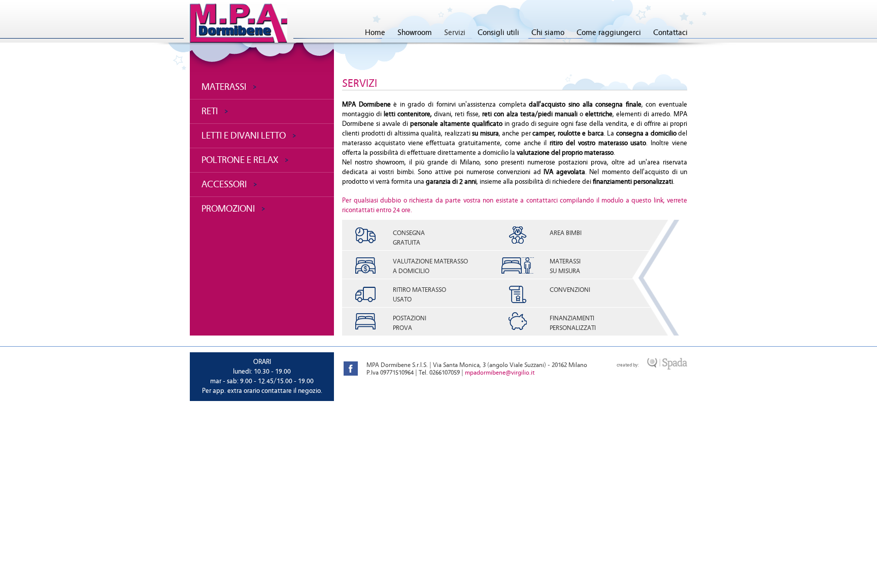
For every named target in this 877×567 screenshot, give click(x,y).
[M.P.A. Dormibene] (238, 23)
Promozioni (228, 208)
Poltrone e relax (239, 159)
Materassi (223, 86)
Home (375, 32)
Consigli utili (498, 32)
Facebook (351, 368)
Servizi (454, 32)
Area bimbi (566, 233)
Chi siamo (547, 32)
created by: (628, 365)
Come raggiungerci (609, 32)
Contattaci (670, 32)
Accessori (224, 184)
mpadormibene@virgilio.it (499, 372)
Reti (209, 111)
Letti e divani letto (243, 135)
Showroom (414, 32)
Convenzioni (570, 289)
